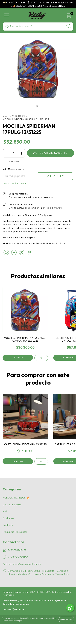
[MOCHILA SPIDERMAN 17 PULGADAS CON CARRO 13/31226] (41, 358)
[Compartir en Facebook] (14, 254)
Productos (8, 518)
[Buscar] (69, 26)
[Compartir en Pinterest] (29, 254)
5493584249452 (17, 550)
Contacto (8, 525)
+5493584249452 (18, 557)
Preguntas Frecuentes (15, 532)
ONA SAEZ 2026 (12, 504)
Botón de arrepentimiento (16, 604)
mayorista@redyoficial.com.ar (24, 564)
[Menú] (7, 15)
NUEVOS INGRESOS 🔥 (16, 497)
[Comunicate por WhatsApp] (70, 608)
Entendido (66, 619)
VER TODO (18, 116)
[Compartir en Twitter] (22, 254)
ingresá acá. (60, 600)
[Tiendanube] (14, 610)
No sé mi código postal (15, 183)
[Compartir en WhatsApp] (6, 253)
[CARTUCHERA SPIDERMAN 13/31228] (41, 461)
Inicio (5, 116)
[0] (69, 16)
